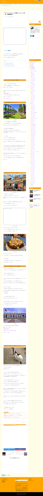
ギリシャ (32, 180)
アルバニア (33, 114)
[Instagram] (40, 0)
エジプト (32, 138)
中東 (32, 121)
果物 (17, 489)
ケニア (32, 141)
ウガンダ (32, 142)
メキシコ (32, 75)
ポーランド (33, 104)
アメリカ (32, 74)
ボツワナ (32, 147)
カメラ (25, 484)
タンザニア (33, 144)
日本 (32, 185)
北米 (32, 72)
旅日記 (11, 16)
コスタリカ (33, 80)
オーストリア (33, 177)
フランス (32, 173)
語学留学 (22, 490)
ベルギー (32, 174)
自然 (24, 489)
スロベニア (33, 120)
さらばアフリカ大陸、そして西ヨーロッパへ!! (9, 66)
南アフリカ (33, 149)
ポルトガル (33, 182)
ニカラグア (33, 79)
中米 (32, 76)
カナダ (32, 73)
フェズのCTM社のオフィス (8, 98)
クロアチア (33, 117)
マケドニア (33, 115)
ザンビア (32, 146)
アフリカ (32, 137)
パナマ (32, 81)
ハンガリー (33, 106)
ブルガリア (33, 109)
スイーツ (22, 485)
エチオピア (33, 140)
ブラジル (32, 90)
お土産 (21, 483)
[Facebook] (39, 0)
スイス (32, 176)
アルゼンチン (33, 89)
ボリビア (32, 87)
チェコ (32, 105)
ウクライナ (33, 108)
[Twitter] (38, 0)
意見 (16, 489)
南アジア (32, 154)
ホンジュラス (33, 78)
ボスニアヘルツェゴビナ (34, 118)
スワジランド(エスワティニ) (35, 151)
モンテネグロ (33, 116)
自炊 (23, 489)
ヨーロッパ (32, 172)
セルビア (32, 119)
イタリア (32, 178)
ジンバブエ (33, 148)
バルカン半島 (33, 113)
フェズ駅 (6, 159)
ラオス (32, 170)
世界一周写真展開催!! (36, 0)
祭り (21, 489)
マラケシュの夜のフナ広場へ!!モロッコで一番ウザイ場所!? (13, 413)
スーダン (32, 139)
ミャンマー (33, 171)
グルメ (18, 485)
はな (23, 483)
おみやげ (19, 483)
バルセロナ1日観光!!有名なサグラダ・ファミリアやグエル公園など (14, 415)
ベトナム (32, 169)
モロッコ (9, 16)
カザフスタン (33, 136)
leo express (16, 483)
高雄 (26, 490)
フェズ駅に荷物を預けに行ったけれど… (9, 63)
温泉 (20, 489)
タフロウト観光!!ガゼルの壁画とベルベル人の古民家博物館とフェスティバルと (37, 195)
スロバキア (33, 107)
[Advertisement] (21, 8)
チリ (32, 88)
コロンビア (33, 83)
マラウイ (32, 145)
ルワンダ (32, 143)
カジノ (24, 484)
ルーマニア (33, 110)
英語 (25, 489)
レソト (32, 150)
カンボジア (33, 168)
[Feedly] (41, 0)
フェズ (12, 16)
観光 (18, 490)
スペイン (32, 181)
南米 (32, 82)
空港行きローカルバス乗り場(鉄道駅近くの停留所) (10, 330)
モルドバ (32, 111)
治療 (19, 489)
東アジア (32, 183)
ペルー (32, 86)
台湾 (32, 184)
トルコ (32, 122)
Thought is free (25, 494)
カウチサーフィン (21, 484)
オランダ (32, 175)
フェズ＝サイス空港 (7, 332)
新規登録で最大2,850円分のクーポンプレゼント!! (11, 425)
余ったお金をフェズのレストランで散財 (9, 64)
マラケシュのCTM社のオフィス (8, 96)
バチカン (32, 179)
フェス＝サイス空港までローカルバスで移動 (9, 65)
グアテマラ (33, 77)
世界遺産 (24, 487)
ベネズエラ (33, 84)
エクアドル (33, 85)
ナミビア (32, 152)
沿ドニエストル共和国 (34, 112)
